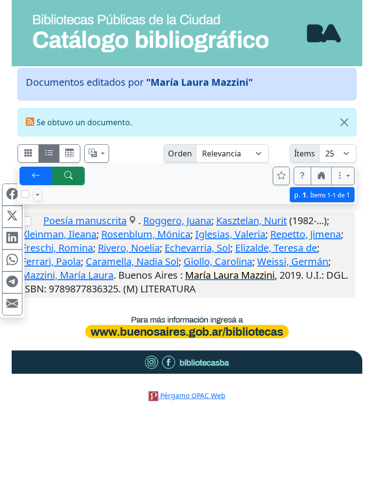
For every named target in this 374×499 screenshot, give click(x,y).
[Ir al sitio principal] (187, 33)
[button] (302, 176)
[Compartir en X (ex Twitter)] (12, 217)
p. (322, 194)
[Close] (344, 122)
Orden (180, 153)
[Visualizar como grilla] (69, 153)
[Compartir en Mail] (12, 304)
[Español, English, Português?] (97, 153)
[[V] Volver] (36, 176)
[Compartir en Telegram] (12, 282)
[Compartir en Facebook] (12, 195)
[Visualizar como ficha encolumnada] (49, 153)
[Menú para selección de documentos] (37, 195)
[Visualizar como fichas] (28, 153)
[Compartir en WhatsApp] (12, 261)
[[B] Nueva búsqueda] (68, 176)
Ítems (304, 153)
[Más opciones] (343, 176)
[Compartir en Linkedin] (12, 239)
